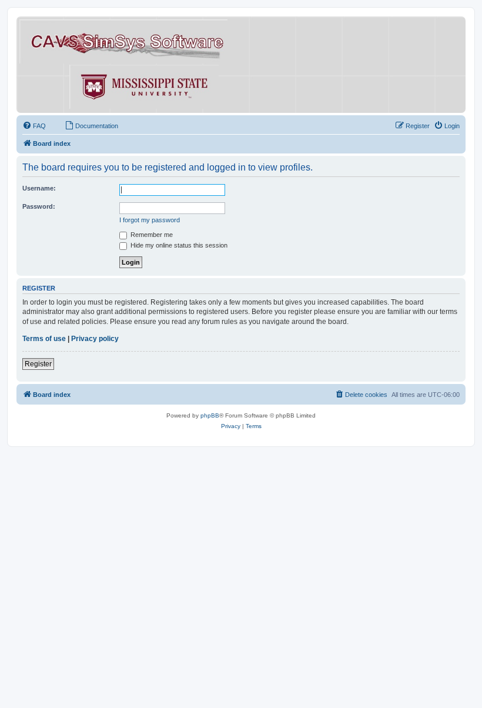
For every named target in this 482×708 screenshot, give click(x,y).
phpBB (209, 415)
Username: (39, 188)
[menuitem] (34, 126)
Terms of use (44, 339)
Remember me (151, 234)
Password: (38, 206)
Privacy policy (95, 339)
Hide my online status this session (178, 245)
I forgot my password (149, 219)
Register (38, 364)
